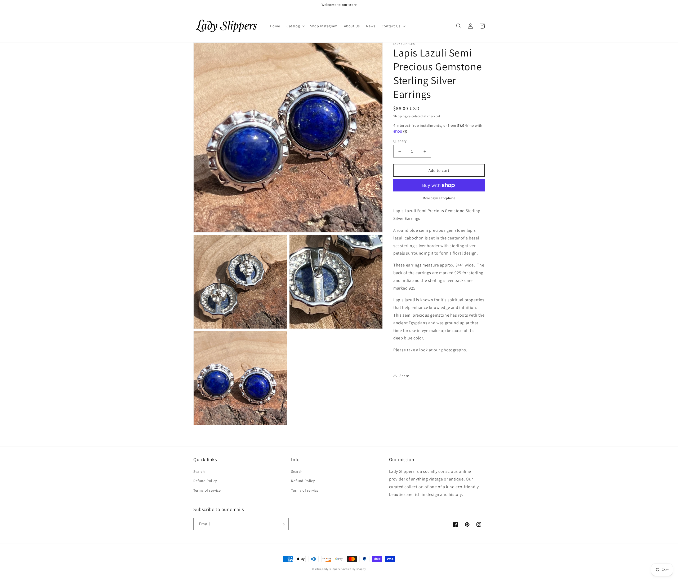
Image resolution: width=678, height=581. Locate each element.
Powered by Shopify (353, 569)
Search (199, 471)
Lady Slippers (331, 569)
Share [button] (404, 375)
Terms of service (207, 490)
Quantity (400, 141)
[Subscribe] (282, 524)
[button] (295, 26)
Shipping (400, 116)
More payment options (439, 198)
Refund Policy (205, 480)
